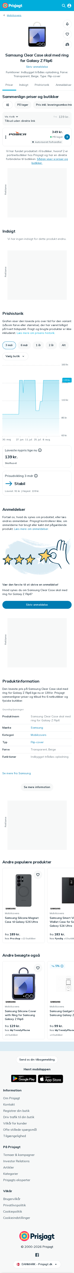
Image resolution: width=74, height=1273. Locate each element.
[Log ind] (69, 5)
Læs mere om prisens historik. (36, 333)
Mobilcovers (14, 15)
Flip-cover (37, 742)
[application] (37, 402)
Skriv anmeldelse (37, 66)
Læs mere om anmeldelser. (31, 529)
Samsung (37, 727)
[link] (23, 905)
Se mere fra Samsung (16, 773)
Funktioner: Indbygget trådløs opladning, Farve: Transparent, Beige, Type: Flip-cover (37, 74)
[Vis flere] (6, 136)
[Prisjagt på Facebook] (37, 1254)
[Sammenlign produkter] (67, 44)
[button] (67, 24)
